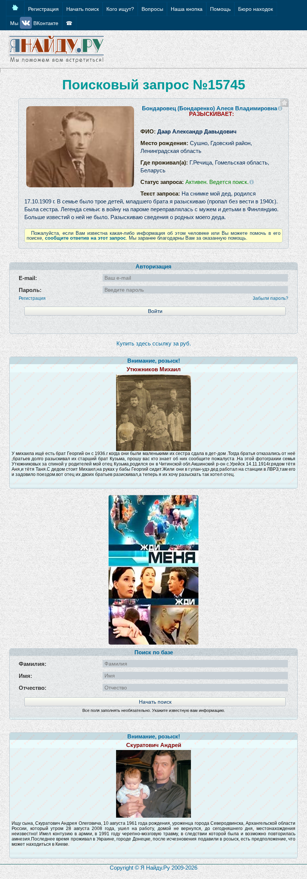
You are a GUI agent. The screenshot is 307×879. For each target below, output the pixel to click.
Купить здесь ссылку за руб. (153, 343)
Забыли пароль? (270, 298)
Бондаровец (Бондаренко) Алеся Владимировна (209, 108)
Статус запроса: (194, 182)
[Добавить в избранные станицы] (284, 102)
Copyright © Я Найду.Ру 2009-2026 (153, 867)
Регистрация (32, 298)
